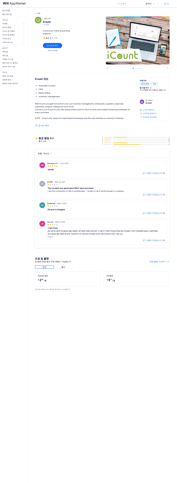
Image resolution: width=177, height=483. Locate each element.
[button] (151, 88)
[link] (13, 10)
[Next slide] (168, 68)
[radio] (44, 267)
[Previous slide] (107, 68)
